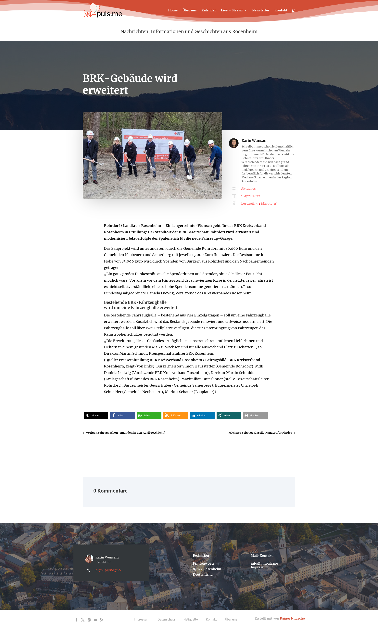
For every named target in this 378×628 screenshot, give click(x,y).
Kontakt (280, 10)
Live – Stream (232, 10)
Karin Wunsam (255, 140)
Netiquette (190, 619)
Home (173, 10)
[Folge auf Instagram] (89, 620)
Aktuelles (248, 188)
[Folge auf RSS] (102, 620)
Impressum (260, 567)
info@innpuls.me (264, 563)
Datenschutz (166, 619)
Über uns (190, 10)
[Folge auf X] (83, 620)
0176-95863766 (108, 570)
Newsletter (261, 10)
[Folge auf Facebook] (76, 620)
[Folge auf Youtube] (95, 620)
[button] (96, 415)
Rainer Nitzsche (292, 618)
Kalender (209, 10)
